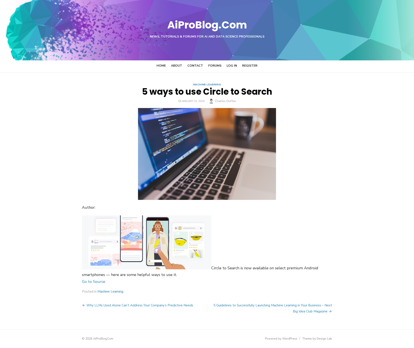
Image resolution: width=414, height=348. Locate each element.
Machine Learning (207, 84)
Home (161, 66)
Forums (214, 66)
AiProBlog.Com (207, 25)
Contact (195, 66)
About (176, 66)
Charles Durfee (225, 101)
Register (249, 66)
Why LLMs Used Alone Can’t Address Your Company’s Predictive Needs (139, 305)
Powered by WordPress (281, 339)
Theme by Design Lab (317, 339)
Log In (232, 66)
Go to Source (93, 281)
